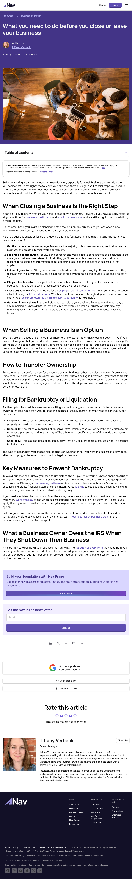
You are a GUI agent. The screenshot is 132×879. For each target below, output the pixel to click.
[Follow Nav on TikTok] (27, 870)
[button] (57, 715)
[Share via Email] (73, 643)
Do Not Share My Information (53, 847)
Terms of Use (29, 847)
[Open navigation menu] (125, 5)
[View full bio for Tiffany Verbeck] (19, 754)
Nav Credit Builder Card (96, 817)
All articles (123, 740)
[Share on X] (58, 643)
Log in (115, 5)
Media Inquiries (76, 812)
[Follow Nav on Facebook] (7, 870)
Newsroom (74, 808)
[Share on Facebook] (66, 643)
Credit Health (97, 808)
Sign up (66, 627)
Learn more (66, 593)
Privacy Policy (11, 847)
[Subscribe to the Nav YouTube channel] (20, 870)
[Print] (81, 643)
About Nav (74, 804)
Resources (8, 15)
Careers (115, 807)
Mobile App (96, 822)
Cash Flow (95, 804)
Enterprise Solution (116, 816)
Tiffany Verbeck (21, 47)
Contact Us (74, 816)
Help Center (74, 820)
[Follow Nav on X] (33, 870)
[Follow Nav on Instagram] (14, 870)
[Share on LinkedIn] (50, 643)
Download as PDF (68, 688)
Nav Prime (95, 812)
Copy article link (68, 680)
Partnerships (117, 811)
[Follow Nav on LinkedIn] (39, 870)
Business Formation (31, 15)
